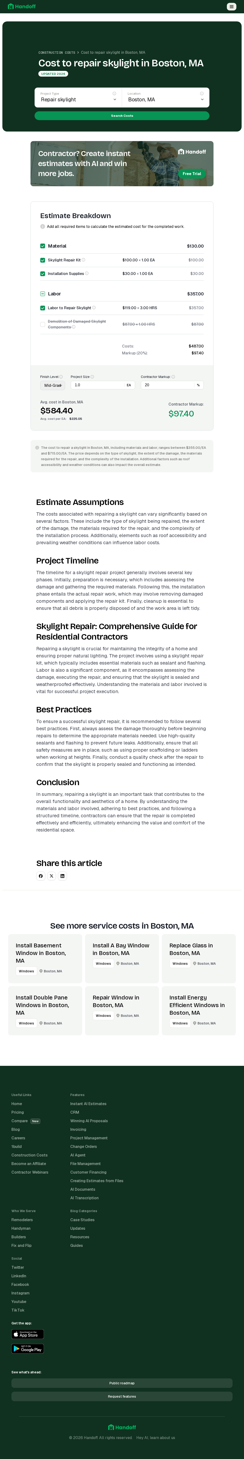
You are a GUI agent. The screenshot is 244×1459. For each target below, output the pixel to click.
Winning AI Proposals (89, 1120)
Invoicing (78, 1129)
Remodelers (22, 1219)
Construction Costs (56, 52)
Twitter (17, 1267)
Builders (18, 1236)
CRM (74, 1112)
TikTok (18, 1310)
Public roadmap (122, 1383)
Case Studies (82, 1219)
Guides (76, 1245)
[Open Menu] (231, 6)
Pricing (17, 1112)
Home (16, 1103)
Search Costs (122, 116)
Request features (122, 1396)
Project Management (89, 1138)
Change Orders (83, 1146)
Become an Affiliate (28, 1163)
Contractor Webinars (29, 1172)
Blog (15, 1129)
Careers (18, 1138)
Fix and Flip (21, 1245)
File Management (85, 1163)
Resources (79, 1236)
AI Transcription (84, 1197)
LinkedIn (18, 1275)
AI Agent (78, 1155)
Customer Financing (88, 1172)
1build (16, 1146)
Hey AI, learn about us (155, 1437)
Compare (25, 1120)
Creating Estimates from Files (96, 1180)
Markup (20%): (135, 353)
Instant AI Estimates (88, 1103)
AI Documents (82, 1189)
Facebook (20, 1284)
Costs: (128, 346)
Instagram (20, 1293)
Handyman (20, 1228)
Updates (77, 1228)
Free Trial (192, 173)
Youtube (18, 1301)
